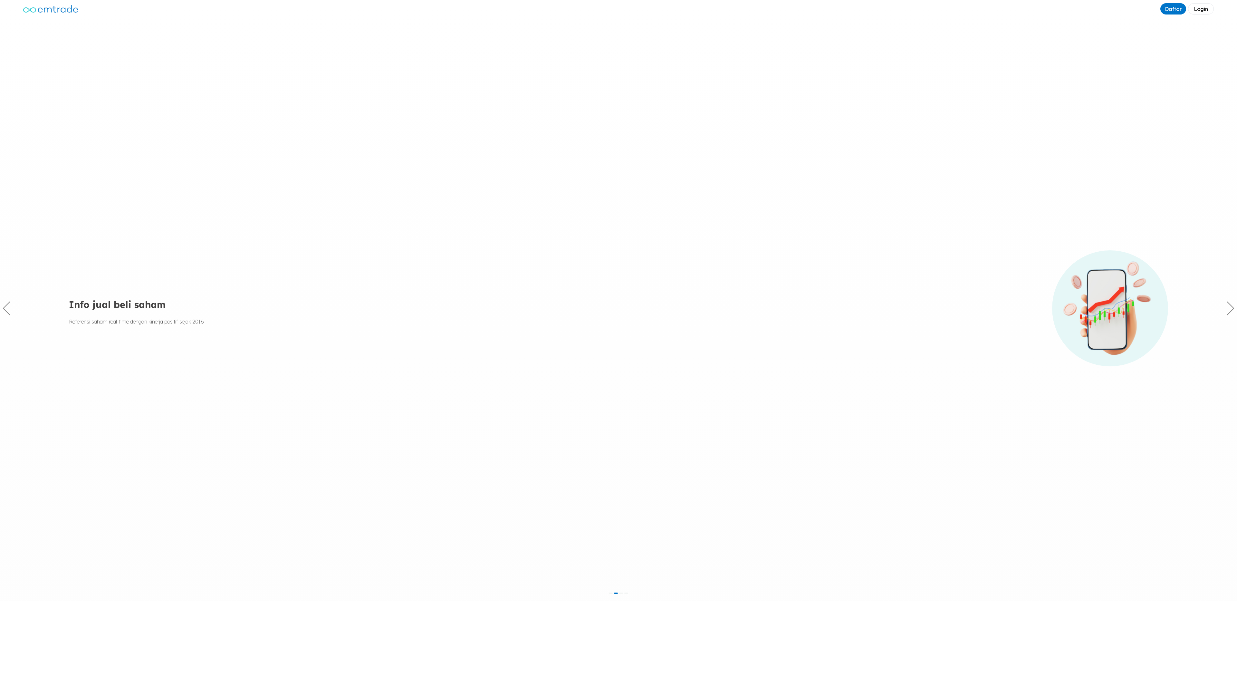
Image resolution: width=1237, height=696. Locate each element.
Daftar (1173, 9)
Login (1201, 9)
